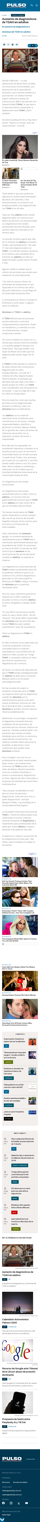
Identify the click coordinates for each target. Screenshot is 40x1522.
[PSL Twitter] (18, 1503)
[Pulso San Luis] (16, 5)
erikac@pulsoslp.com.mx (11, 1491)
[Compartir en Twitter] (8, 44)
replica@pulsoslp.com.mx (12, 1495)
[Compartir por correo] (17, 44)
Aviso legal (6, 1515)
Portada (4, 15)
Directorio (6, 1482)
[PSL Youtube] (26, 1503)
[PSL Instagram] (11, 1503)
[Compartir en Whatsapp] (12, 44)
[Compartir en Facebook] (4, 44)
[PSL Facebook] (3, 1503)
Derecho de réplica (20, 1482)
